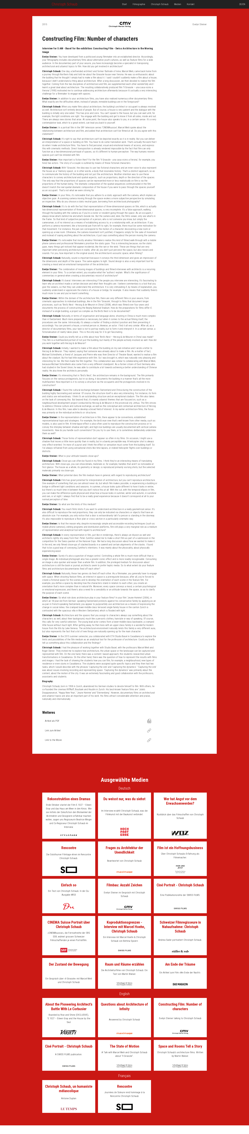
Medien (177, 4)
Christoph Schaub (159, 4)
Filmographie (139, 4)
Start (124, 4)
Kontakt (190, 4)
